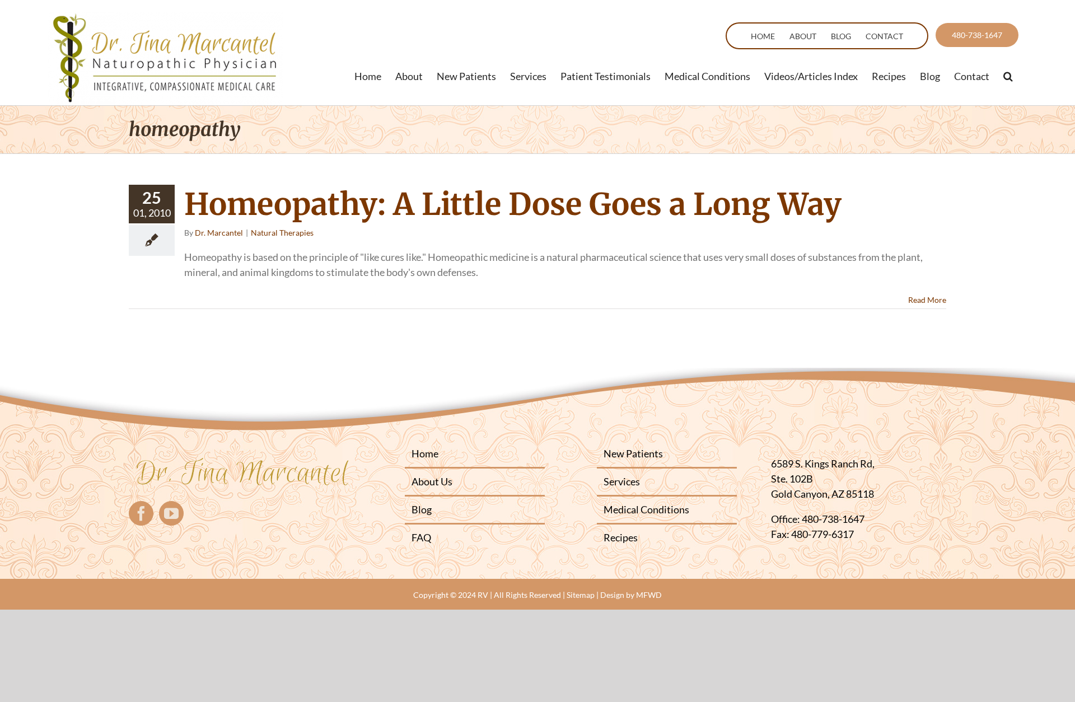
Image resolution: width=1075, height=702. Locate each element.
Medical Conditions (646, 509)
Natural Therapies (282, 232)
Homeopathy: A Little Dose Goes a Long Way (513, 204)
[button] (1008, 76)
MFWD (649, 595)
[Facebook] (141, 513)
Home (425, 453)
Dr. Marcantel (219, 232)
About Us (432, 481)
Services (622, 481)
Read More (927, 300)
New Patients (633, 453)
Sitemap (581, 595)
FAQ (421, 537)
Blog (422, 509)
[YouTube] (171, 513)
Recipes (621, 537)
